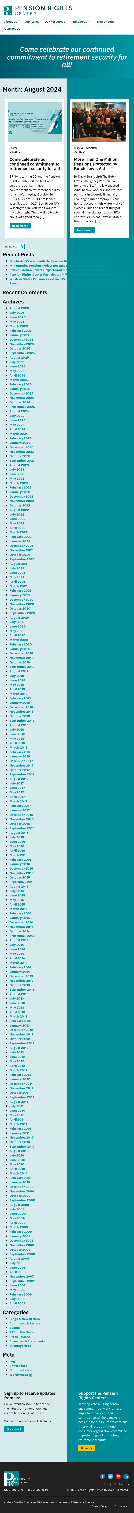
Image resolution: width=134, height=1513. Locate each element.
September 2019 (22, 666)
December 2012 (21, 1029)
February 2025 (21, 384)
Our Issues (32, 21)
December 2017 (21, 761)
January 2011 (19, 1133)
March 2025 (19, 379)
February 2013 (20, 1021)
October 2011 (19, 1092)
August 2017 (19, 778)
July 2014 (17, 944)
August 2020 (19, 617)
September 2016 (22, 828)
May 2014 (17, 953)
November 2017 (21, 765)
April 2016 (17, 850)
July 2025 (17, 362)
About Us (11, 21)
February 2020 (21, 644)
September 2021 (22, 559)
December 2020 (22, 599)
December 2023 (21, 447)
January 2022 (20, 541)
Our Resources (55, 21)
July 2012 (17, 1052)
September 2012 (22, 1043)
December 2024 (21, 393)
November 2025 (22, 344)
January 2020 (20, 649)
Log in (14, 1361)
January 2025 (20, 388)
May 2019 (17, 684)
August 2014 (19, 940)
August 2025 (19, 357)
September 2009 (22, 1200)
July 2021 (17, 568)
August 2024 (19, 411)
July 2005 (17, 1299)
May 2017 (17, 792)
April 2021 (17, 581)
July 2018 (17, 729)
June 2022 (17, 518)
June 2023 (17, 474)
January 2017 (20, 810)
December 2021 (21, 545)
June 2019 (17, 680)
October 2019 (20, 662)
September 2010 (22, 1146)
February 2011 (20, 1128)
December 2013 (21, 976)
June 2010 (17, 1160)
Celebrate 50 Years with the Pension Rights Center (47, 261)
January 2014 (20, 971)
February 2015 (20, 913)
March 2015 (18, 908)
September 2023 (22, 460)
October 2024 (20, 402)
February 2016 (20, 859)
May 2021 (17, 577)
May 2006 (17, 1289)
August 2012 (19, 1047)
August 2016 (19, 832)
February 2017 (20, 805)
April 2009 (18, 1222)
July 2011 (17, 1106)
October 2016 (20, 823)
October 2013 (20, 985)
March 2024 (19, 433)
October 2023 (20, 456)
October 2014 (20, 931)
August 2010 (19, 1150)
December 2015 (21, 868)
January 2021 (20, 595)
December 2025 (21, 339)
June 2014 (17, 949)
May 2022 (17, 523)
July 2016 (17, 837)
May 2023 (17, 478)
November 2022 (22, 500)
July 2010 (17, 1155)
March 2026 (19, 326)
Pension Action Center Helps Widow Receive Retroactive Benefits (58, 270)
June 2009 (18, 1213)
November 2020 (22, 604)
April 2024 (17, 429)
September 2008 (22, 1254)
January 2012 (20, 1079)
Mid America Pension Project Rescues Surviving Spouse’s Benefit (58, 265)
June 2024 (17, 420)
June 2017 (17, 787)
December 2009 (22, 1186)
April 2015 (17, 904)
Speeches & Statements (27, 1341)
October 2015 (20, 877)
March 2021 (18, 586)
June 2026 (17, 317)
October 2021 (20, 554)
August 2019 (19, 671)
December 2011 (21, 1083)
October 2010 (20, 1142)
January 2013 (20, 1025)
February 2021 (20, 590)
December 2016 (21, 814)
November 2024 (22, 397)
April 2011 (17, 1119)
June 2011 (17, 1110)
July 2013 (17, 998)
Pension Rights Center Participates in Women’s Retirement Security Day (63, 274)
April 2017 (17, 796)
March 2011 (18, 1124)
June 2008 (18, 1267)
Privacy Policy (100, 1506)
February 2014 (20, 967)
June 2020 (18, 626)
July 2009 (17, 1209)
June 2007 (17, 1285)
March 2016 (18, 855)
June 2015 (17, 895)
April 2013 (17, 1012)
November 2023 (22, 451)
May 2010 (17, 1164)
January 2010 (20, 1182)
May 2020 (17, 631)
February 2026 (21, 330)
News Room (105, 21)
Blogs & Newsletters (25, 1318)
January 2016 (20, 864)
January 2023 (20, 492)
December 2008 (22, 1240)
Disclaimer (121, 1506)
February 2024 (21, 438)
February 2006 (21, 1294)
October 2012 (20, 1039)
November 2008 (22, 1245)
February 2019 (20, 698)
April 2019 (17, 689)
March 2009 (19, 1227)
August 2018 (19, 725)
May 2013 (17, 1007)
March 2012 (18, 1070)
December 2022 (21, 496)
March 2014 (18, 962)
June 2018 (17, 734)
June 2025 (17, 366)
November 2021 (22, 550)
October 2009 (20, 1195)
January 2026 (20, 335)
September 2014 (22, 935)
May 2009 (17, 1218)
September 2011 (22, 1097)
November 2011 (21, 1088)
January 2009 (20, 1236)
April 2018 (17, 743)
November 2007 (22, 1276)
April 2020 (17, 635)
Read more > (20, 226)
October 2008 (20, 1249)
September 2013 (22, 989)
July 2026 (17, 312)
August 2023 (19, 465)
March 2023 (19, 483)
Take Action (81, 21)
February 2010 (20, 1178)
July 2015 (17, 891)
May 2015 (17, 900)
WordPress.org (21, 1374)
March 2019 (19, 693)
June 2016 (17, 841)
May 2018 (17, 738)
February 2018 (20, 752)
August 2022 (19, 510)
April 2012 (17, 1065)
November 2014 (22, 926)
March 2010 (19, 1173)
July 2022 (17, 514)
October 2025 (20, 348)
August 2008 (19, 1258)
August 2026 (19, 308)
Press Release (20, 1336)
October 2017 (20, 770)
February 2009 (21, 1231)
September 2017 (22, 774)
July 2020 (17, 622)
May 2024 (17, 424)
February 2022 (21, 536)
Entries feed (19, 1365)
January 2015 (20, 917)
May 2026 (17, 321)
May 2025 (17, 371)
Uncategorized (20, 1345)
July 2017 (17, 783)
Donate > (86, 1448)
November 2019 (22, 657)
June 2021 (17, 572)
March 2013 (18, 1016)
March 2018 (19, 747)
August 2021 (19, 563)
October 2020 (20, 608)
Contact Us (12, 28)
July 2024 (17, 415)
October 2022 (20, 505)
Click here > (14, 1429)
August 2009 (19, 1204)
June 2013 (17, 1003)
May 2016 (17, 846)
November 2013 (22, 980)
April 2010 (17, 1168)
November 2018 (22, 711)
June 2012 (17, 1056)
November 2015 (22, 873)
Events (15, 1327)
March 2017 (18, 801)
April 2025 (17, 375)
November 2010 (22, 1137)
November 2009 (22, 1191)
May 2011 (17, 1115)
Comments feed (21, 1370)
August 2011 (19, 1101)
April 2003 (17, 1303)
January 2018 (20, 756)
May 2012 (17, 1061)
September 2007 (22, 1281)
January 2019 (20, 702)
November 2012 (22, 1034)
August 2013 (19, 994)
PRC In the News (22, 1332)
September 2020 (22, 613)
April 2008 (18, 1272)
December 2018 (21, 707)
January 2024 (20, 442)
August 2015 (19, 886)
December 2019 (21, 653)
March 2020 (19, 639)
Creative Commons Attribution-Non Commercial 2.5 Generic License (54, 1502)
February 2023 (21, 487)
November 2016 (22, 819)
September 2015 (22, 882)
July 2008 (17, 1263)
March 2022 (19, 532)
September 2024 (22, 406)
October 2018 (20, 716)
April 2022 (17, 527)
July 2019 (17, 675)
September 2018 (22, 720)
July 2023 (17, 469)
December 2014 (21, 922)
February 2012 (20, 1074)
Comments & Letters (25, 1323)
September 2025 (22, 353)
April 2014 (17, 958)
